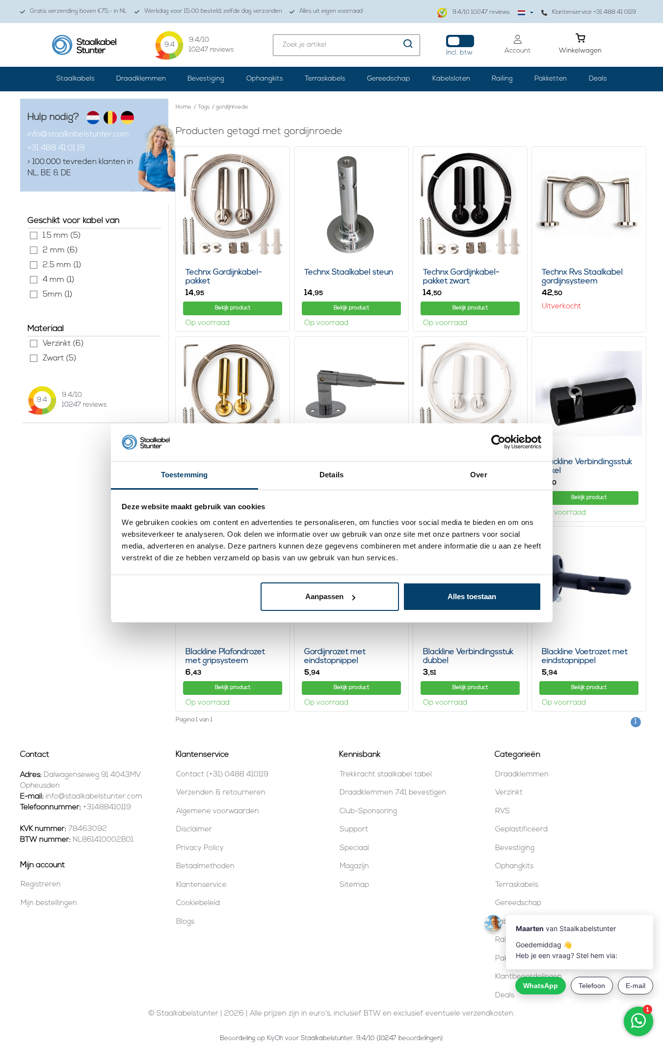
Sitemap (354, 885)
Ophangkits (264, 79)
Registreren (41, 884)
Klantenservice (201, 885)
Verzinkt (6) (33, 343)
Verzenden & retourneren (220, 793)
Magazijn (354, 866)
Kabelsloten (451, 79)
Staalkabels (75, 79)
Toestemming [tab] (184, 474)
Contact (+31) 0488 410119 (222, 774)
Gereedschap (388, 79)
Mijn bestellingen (49, 903)
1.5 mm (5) (33, 235)
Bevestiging (205, 79)
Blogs (185, 922)
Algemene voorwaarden (217, 811)
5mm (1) (33, 294)
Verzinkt (509, 793)
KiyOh (275, 1038)
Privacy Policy (200, 848)
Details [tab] (331, 474)
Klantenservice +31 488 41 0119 (594, 12)
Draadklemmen (141, 79)
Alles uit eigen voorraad (331, 11)
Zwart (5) (33, 358)
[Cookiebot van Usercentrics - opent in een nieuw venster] (498, 442)
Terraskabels (325, 79)
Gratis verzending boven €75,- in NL (78, 11)
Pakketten (550, 79)
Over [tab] (478, 474)
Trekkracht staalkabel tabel (386, 774)
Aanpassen (324, 596)
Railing (502, 79)
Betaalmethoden (205, 866)
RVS (502, 811)
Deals (598, 79)
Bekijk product (232, 308)
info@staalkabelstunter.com (78, 134)
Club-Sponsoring (368, 811)
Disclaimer (194, 829)
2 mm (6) (33, 250)
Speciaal (354, 848)
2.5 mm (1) (33, 265)
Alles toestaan (472, 596)
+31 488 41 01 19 (56, 148)
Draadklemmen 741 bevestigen (393, 793)
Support (354, 829)
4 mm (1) (33, 279)
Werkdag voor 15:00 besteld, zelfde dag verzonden (213, 11)
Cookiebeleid (198, 903)
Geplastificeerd (521, 829)
